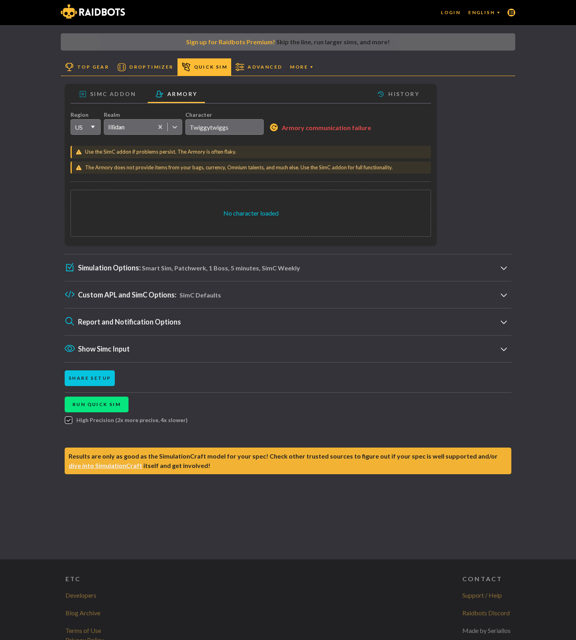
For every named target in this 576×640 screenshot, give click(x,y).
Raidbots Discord (486, 612)
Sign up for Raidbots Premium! (230, 41)
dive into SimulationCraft (105, 465)
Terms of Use (83, 630)
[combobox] (108, 127)
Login (450, 12)
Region (80, 114)
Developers (80, 595)
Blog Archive (82, 612)
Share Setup (90, 378)
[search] (224, 127)
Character (198, 114)
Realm (112, 114)
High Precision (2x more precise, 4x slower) (132, 420)
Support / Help (482, 595)
